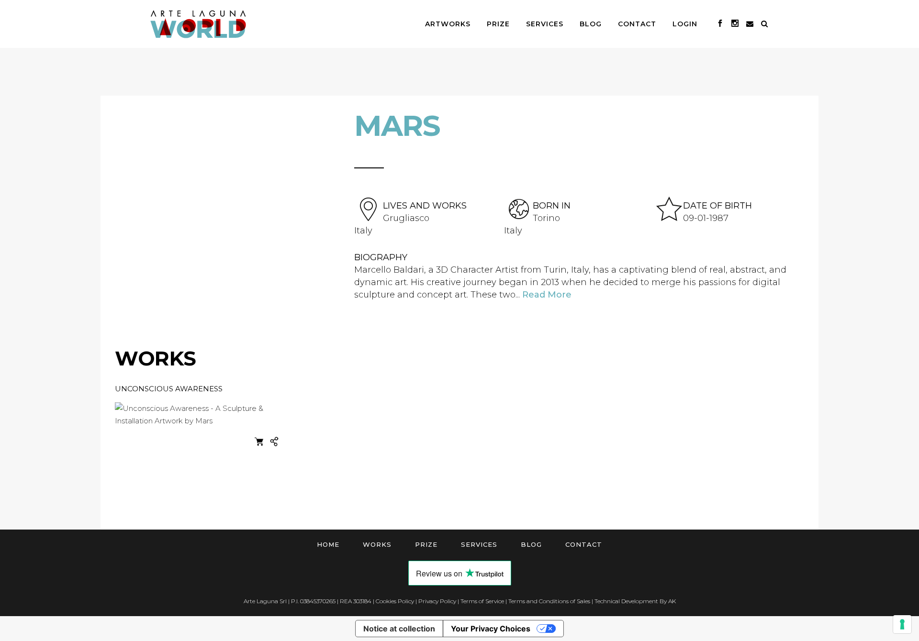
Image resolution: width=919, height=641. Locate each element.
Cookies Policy (395, 601)
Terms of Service (482, 601)
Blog (531, 544)
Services (479, 544)
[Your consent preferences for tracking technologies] (902, 624)
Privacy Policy (437, 601)
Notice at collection (399, 628)
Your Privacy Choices (490, 628)
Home (328, 544)
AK (672, 601)
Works (377, 544)
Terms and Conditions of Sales (549, 601)
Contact (583, 544)
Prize (426, 544)
